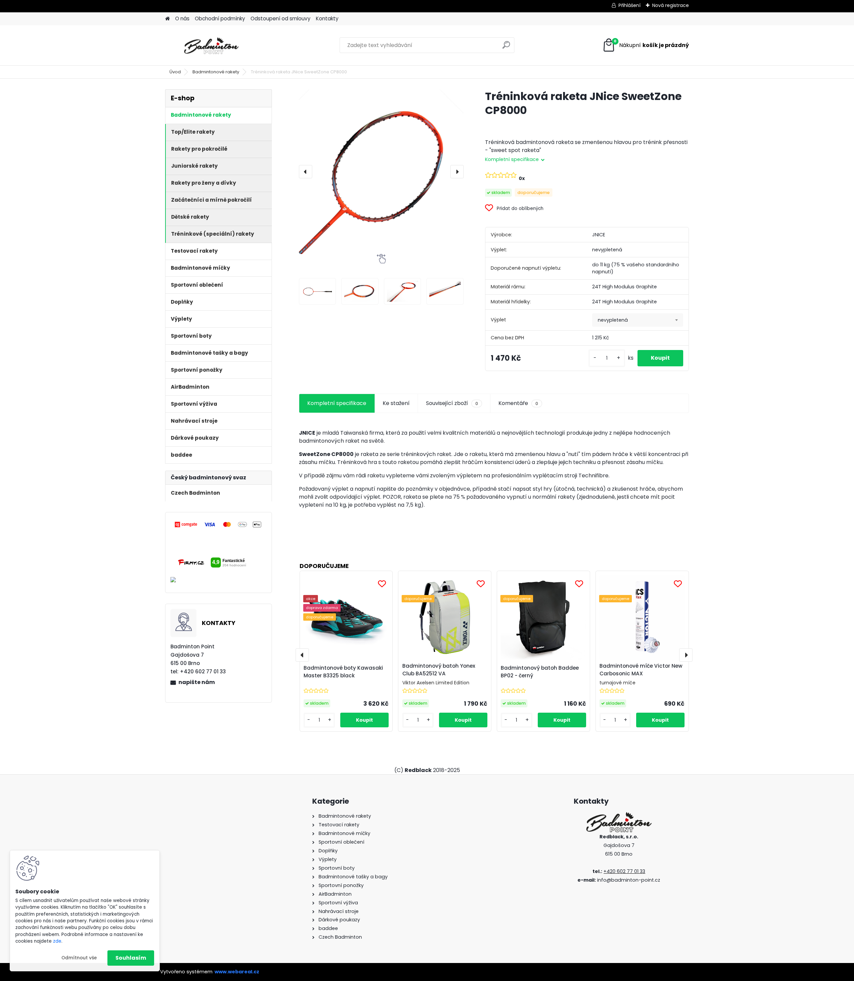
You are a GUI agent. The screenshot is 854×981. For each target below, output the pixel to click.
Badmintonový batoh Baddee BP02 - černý (540, 671)
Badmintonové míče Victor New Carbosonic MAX (641, 669)
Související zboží (452, 403)
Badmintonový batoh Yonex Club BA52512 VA (438, 669)
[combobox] (637, 320)
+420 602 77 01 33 (624, 871)
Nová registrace (670, 5)
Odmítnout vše (79, 958)
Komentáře (518, 403)
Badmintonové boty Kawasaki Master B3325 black (343, 671)
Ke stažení (396, 403)
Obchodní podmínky (220, 18)
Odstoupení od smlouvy (281, 18)
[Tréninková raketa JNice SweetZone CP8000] (381, 171)
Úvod (175, 72)
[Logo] (211, 45)
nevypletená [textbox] (613, 320)
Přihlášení (629, 5)
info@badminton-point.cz (628, 880)
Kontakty (327, 18)
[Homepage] (167, 18)
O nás (182, 18)
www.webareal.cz (237, 971)
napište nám (196, 682)
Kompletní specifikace (336, 403)
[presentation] (305, 171)
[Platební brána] (218, 524)
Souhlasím (130, 958)
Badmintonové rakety (215, 72)
